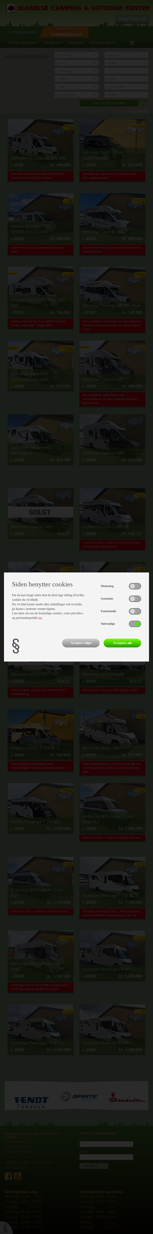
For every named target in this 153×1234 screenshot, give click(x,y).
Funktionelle (108, 611)
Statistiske (107, 598)
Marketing (107, 586)
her (40, 617)
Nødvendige (108, 623)
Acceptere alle (122, 643)
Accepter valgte (81, 643)
